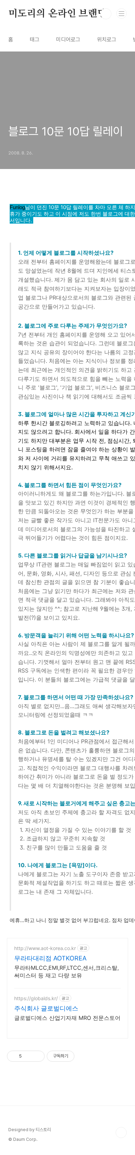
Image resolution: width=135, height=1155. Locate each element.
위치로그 (106, 39)
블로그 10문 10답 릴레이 (65, 131)
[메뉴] (121, 13)
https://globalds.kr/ (36, 998)
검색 (106, 14)
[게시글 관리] (37, 1056)
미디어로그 (68, 39)
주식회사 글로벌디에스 (46, 1008)
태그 (34, 39)
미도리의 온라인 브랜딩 (57, 14)
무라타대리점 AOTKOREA (50, 958)
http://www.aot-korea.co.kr (45, 948)
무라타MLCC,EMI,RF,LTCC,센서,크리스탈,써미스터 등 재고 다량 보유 (66, 971)
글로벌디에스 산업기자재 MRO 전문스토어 (67, 1017)
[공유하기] (28, 1056)
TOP (121, 1132)
